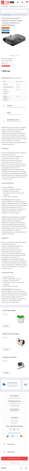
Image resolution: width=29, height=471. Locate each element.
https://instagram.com (17, 429)
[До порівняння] (26, 468)
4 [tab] (15, 55)
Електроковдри (7, 14)
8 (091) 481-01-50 (15, 403)
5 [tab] (16, 55)
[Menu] (2, 2)
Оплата (9, 112)
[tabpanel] (14, 40)
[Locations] (18, 2)
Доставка (9, 105)
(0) (7, 63)
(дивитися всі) (17, 78)
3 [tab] (13, 55)
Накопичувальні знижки (13, 119)
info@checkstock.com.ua (14, 432)
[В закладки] (21, 468)
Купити (6, 326)
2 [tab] (12, 55)
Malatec (10, 58)
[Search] (3, 11)
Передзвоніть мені (14, 405)
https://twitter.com (14, 429)
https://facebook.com (10, 429)
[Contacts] (22, 2)
